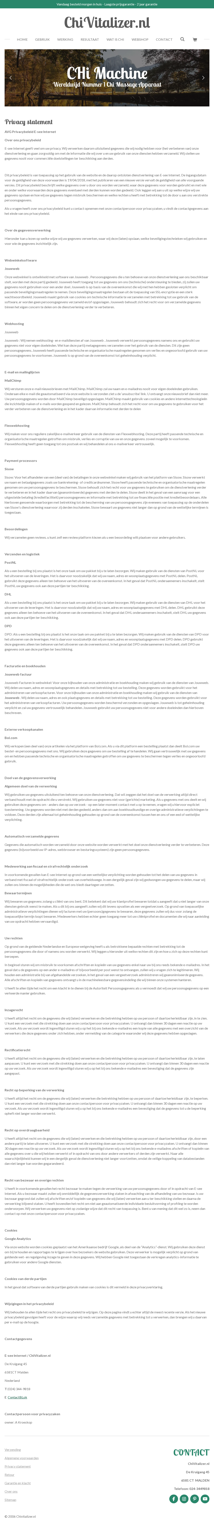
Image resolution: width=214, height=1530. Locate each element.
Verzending (13, 1450)
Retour (9, 1475)
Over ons (11, 1491)
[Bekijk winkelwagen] (195, 39)
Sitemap (10, 1500)
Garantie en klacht (18, 1483)
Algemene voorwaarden (22, 1458)
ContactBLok (17, 1397)
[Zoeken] (182, 39)
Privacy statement (18, 1466)
